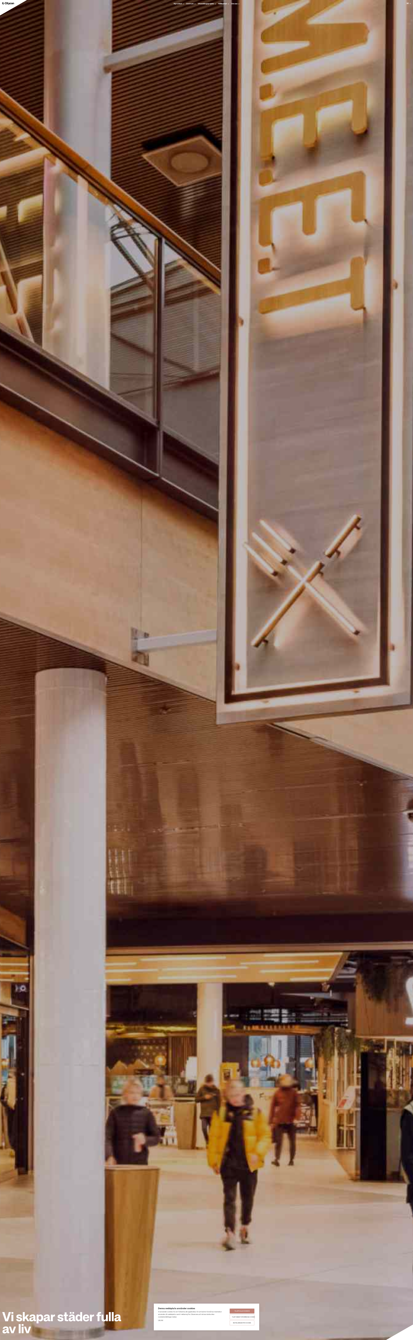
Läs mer (160, 1320)
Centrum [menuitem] (190, 4)
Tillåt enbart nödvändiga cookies (243, 1317)
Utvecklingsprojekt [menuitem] (206, 4)
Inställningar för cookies (242, 1322)
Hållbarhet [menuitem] (222, 4)
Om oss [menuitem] (234, 4)
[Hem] (8, 3)
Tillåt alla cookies (242, 1311)
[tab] (409, 3)
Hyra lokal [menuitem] (178, 4)
